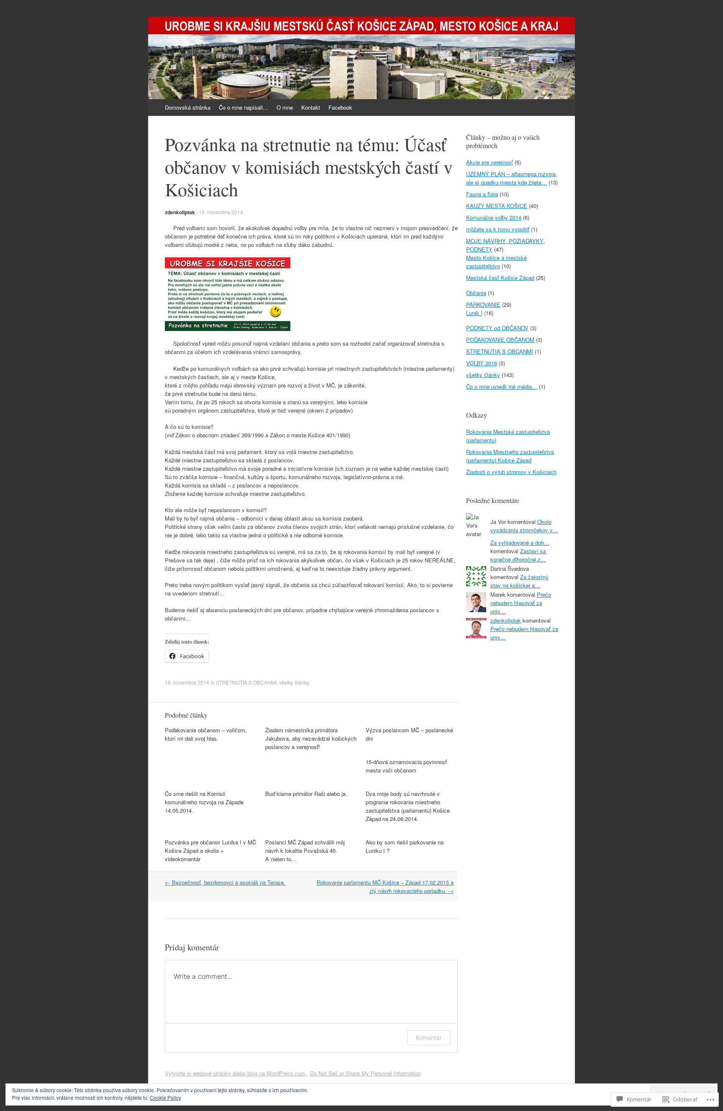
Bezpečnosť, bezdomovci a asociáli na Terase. (225, 882)
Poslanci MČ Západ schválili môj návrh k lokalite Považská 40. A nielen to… (305, 850)
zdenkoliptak (180, 212)
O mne (285, 107)
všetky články (294, 682)
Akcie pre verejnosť (489, 162)
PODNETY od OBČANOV (497, 328)
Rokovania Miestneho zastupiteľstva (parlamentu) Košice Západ (510, 456)
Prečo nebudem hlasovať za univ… (520, 602)
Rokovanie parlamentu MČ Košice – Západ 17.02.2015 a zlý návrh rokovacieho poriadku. (385, 886)
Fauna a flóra (482, 194)
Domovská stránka (187, 107)
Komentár (429, 1037)
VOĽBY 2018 (481, 363)
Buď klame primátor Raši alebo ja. (306, 794)
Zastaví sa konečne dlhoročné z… (518, 555)
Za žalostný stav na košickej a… (519, 581)
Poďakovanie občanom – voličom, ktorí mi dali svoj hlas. (206, 734)
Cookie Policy (165, 1097)
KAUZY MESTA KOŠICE (496, 206)
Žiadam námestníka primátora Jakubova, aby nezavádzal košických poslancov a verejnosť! (310, 738)
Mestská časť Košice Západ (500, 278)
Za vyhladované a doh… (519, 543)
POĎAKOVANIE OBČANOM (500, 340)
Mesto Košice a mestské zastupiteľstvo (496, 262)
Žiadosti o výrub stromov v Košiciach (511, 472)
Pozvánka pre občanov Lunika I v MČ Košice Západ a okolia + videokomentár (210, 850)
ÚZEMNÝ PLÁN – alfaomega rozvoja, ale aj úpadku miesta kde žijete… (511, 178)
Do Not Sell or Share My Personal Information (365, 1073)
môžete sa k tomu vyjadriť (497, 229)
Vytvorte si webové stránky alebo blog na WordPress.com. (236, 1073)
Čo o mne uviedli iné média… (501, 386)
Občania (476, 293)
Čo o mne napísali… (243, 107)
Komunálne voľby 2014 (493, 217)
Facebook (340, 107)
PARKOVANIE (483, 304)
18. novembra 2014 (221, 212)
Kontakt (310, 107)
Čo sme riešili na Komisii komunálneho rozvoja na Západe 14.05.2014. (204, 802)
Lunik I (474, 313)
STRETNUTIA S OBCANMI (246, 682)
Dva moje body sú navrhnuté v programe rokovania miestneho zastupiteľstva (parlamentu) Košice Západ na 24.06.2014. (408, 806)
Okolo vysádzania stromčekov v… (524, 526)
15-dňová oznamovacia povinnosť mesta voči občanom (406, 766)
